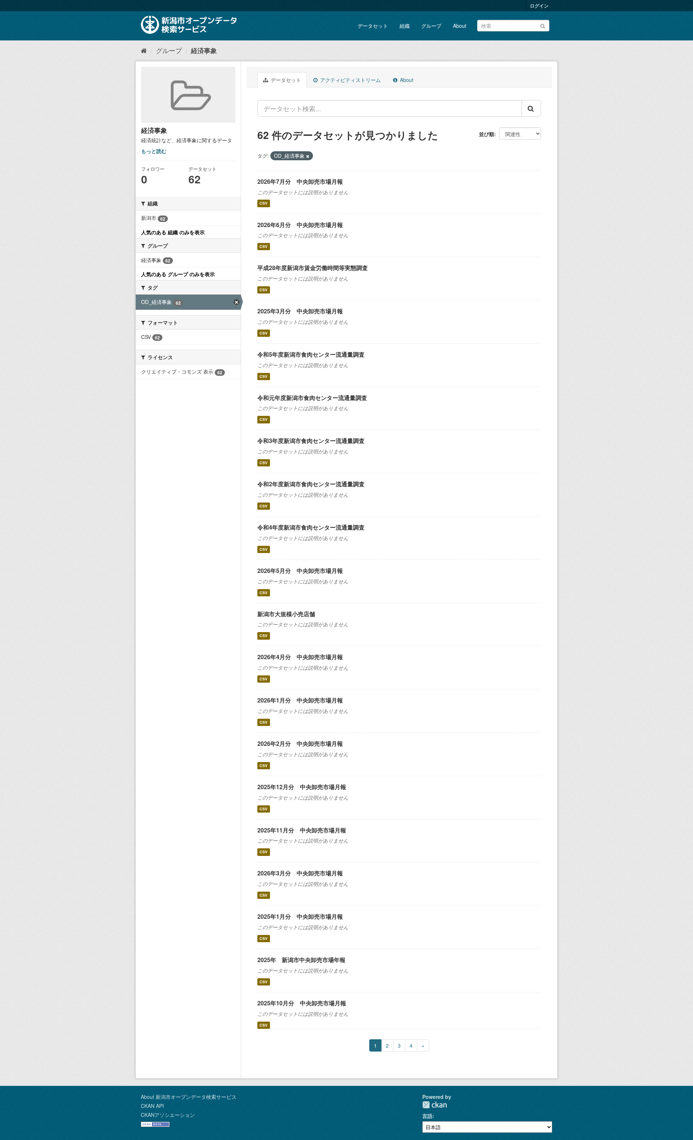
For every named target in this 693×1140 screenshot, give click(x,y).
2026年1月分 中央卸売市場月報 (300, 700)
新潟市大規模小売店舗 (286, 614)
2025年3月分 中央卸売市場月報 (300, 311)
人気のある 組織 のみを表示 (173, 232)
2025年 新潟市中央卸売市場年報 (301, 960)
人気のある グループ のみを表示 (178, 274)
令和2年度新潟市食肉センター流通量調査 (311, 484)
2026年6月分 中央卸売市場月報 (300, 225)
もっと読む (153, 151)
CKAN (434, 1105)
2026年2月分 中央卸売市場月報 (300, 743)
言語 (427, 1115)
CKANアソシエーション (168, 1114)
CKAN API (152, 1105)
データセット (373, 25)
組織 (405, 25)
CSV (263, 203)
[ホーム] (144, 50)
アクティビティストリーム (350, 79)
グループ (431, 25)
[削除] (307, 156)
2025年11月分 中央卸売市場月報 (301, 830)
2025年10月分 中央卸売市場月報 (301, 1003)
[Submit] (543, 25)
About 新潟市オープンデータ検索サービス (188, 1096)
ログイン (539, 5)
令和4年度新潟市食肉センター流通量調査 (311, 527)
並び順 (486, 134)
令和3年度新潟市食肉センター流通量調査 (311, 440)
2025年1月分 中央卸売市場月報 (300, 916)
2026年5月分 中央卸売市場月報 (300, 570)
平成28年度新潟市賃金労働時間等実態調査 (312, 268)
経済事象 (204, 50)
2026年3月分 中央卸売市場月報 (300, 873)
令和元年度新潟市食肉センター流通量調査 (312, 397)
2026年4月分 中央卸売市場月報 (300, 657)
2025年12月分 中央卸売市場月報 (301, 787)
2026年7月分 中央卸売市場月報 (300, 181)
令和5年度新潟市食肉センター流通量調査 (311, 354)
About (459, 25)
